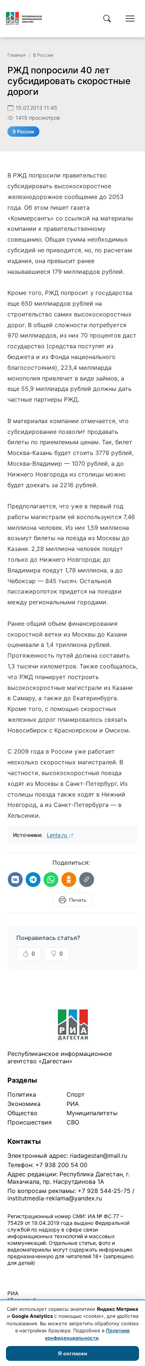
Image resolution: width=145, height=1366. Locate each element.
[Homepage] (24, 18)
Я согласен (72, 1353)
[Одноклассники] (68, 879)
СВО (73, 1122)
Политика (21, 1094)
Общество (22, 1113)
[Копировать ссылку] (86, 879)
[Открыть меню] (130, 18)
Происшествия (29, 1122)
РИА (73, 1103)
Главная (16, 55)
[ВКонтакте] (15, 879)
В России (43, 55)
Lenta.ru (57, 835)
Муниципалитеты (92, 1113)
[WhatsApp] (51, 879)
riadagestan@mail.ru (98, 1155)
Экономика (24, 1103)
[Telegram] (33, 879)
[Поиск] (107, 18)
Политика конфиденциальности (41, 1272)
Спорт (76, 1094)
